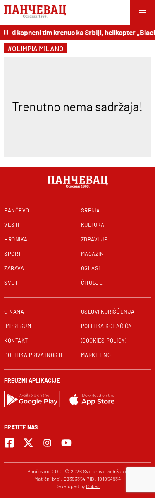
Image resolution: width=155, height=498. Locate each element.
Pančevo (16, 210)
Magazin (92, 253)
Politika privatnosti (33, 355)
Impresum (17, 326)
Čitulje (92, 282)
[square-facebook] (9, 443)
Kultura (93, 225)
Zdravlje (94, 239)
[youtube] (66, 443)
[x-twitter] (28, 443)
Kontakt (16, 340)
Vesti (11, 225)
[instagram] (47, 443)
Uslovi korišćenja (108, 311)
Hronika (16, 239)
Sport (12, 253)
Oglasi (90, 268)
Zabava (14, 268)
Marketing (96, 355)
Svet (11, 282)
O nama (14, 311)
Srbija (90, 210)
